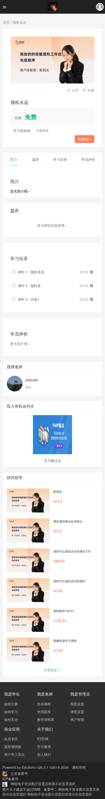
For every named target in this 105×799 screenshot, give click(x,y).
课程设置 (77, 711)
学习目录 (60, 159)
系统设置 (77, 703)
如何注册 (11, 703)
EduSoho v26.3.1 (35, 767)
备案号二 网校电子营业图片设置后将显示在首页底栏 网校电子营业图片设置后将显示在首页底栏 (50, 792)
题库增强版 (12, 746)
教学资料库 (45, 719)
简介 (14, 159)
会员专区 (11, 738)
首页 (6, 22)
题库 (35, 159)
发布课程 (44, 703)
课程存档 (79, 767)
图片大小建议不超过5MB (21, 789)
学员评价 (88, 159)
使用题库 (44, 711)
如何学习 (11, 711)
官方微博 (44, 746)
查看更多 (50, 669)
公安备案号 (19, 773)
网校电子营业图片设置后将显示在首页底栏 (43, 783)
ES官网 (42, 738)
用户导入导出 (14, 754)
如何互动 (11, 719)
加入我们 (44, 754)
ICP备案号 (10, 778)
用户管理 (77, 719)
